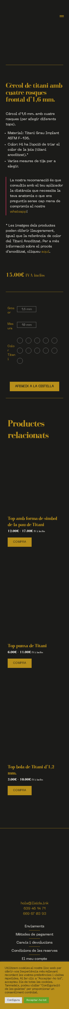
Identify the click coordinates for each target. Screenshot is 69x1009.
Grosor (10, 310)
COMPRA (19, 542)
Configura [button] (13, 1000)
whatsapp (18, 211)
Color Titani (11, 353)
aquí (45, 251)
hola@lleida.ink (34, 903)
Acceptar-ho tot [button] (36, 1000)
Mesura (10, 326)
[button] (61, 16)
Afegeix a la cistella (34, 386)
